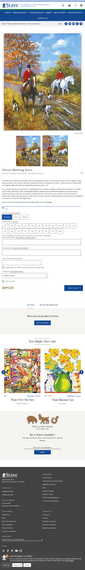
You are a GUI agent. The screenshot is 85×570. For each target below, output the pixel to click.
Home (4, 24)
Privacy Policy (69, 561)
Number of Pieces (10, 222)
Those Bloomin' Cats (63, 400)
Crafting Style (12, 271)
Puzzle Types (47, 478)
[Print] (73, 23)
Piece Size (11, 213)
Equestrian (22, 24)
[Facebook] (66, 23)
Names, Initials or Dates (26, 237)
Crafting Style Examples (16, 271)
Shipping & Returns (49, 484)
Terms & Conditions (9, 531)
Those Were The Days (22, 399)
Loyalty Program (48, 491)
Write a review (42, 323)
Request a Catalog (48, 521)
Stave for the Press (49, 524)
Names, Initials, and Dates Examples (26, 237)
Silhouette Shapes (15, 248)
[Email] (69, 23)
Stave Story (6, 515)
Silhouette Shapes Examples (20, 248)
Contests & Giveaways (50, 501)
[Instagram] (20, 550)
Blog (3, 518)
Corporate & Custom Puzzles (52, 481)
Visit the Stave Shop (9, 521)
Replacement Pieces (49, 528)
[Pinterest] (81, 23)
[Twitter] (3, 550)
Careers (45, 518)
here (50, 202)
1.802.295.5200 (7, 491)
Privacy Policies (7, 528)
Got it (27, 565)
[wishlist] (82, 173)
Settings (6, 565)
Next (81, 372)
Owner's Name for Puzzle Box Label (12, 258)
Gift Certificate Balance (50, 497)
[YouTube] (16, 550)
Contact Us (42, 18)
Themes (9, 24)
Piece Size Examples (14, 213)
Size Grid (15, 221)
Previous (3, 372)
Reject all (17, 565)
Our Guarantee (7, 524)
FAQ (44, 487)
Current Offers (47, 494)
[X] (77, 23)
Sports (16, 24)
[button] (63, 5)
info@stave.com (7, 495)
